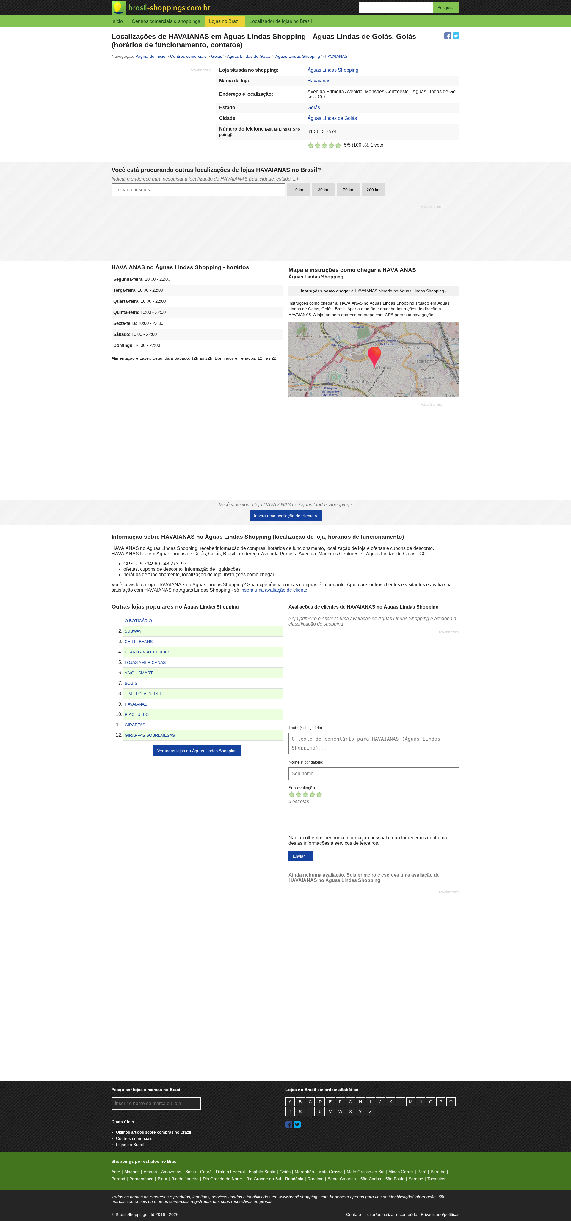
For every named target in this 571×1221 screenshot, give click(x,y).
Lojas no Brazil (225, 21)
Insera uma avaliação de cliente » (285, 515)
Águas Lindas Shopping (333, 70)
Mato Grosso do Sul (365, 1171)
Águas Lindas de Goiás (332, 118)
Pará (422, 1171)
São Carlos (370, 1178)
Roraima (316, 1178)
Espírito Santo (262, 1171)
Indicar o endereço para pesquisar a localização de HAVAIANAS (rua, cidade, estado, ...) (205, 178)
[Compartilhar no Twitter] (456, 35)
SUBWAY (133, 631)
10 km (299, 189)
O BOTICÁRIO (138, 620)
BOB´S (131, 683)
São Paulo (394, 1178)
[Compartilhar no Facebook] (447, 35)
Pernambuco (141, 1178)
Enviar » (300, 856)
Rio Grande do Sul (263, 1178)
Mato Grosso (330, 1171)
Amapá (150, 1171)
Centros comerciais (134, 1138)
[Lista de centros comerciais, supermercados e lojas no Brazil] (199, 8)
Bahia (190, 1171)
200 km (374, 189)
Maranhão (304, 1171)
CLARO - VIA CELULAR (147, 652)
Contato (353, 1214)
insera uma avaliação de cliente (273, 590)
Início (117, 21)
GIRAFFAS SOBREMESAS (150, 735)
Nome (305, 762)
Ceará (206, 1171)
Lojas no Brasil (130, 1144)
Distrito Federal (230, 1171)
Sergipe (416, 1178)
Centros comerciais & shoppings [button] (166, 21)
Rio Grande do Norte (222, 1178)
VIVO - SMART (139, 672)
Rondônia (294, 1178)
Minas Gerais (400, 1171)
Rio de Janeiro (185, 1178)
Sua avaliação (301, 787)
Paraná (118, 1178)
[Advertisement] (161, 114)
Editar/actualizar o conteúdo (391, 1214)
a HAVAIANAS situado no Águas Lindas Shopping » (374, 291)
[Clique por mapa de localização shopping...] (373, 360)
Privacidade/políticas (440, 1214)
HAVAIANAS (136, 704)
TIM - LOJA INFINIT (143, 693)
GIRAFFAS (135, 724)
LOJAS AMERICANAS (145, 662)
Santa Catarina (342, 1178)
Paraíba (438, 1171)
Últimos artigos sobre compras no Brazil (153, 1132)
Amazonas (171, 1171)
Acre (116, 1171)
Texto (305, 727)
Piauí (162, 1178)
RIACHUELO (137, 714)
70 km (348, 189)
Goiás (314, 107)
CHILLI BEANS (139, 641)
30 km (324, 189)
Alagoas (131, 1171)
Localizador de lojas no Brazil (281, 21)
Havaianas (319, 80)
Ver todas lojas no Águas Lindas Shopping (197, 750)
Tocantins (436, 1178)
